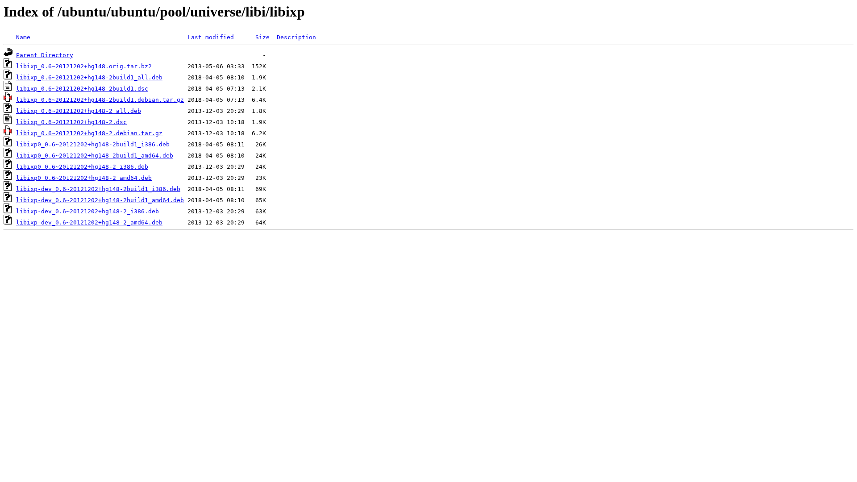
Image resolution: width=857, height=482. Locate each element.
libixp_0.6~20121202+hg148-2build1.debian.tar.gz (100, 99)
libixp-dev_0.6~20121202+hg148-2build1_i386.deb (98, 189)
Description (296, 37)
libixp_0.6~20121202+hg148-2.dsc (71, 122)
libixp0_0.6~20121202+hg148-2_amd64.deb (84, 178)
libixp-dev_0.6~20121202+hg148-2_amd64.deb (89, 222)
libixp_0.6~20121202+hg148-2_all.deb (78, 111)
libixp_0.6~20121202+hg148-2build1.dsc (82, 88)
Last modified (210, 37)
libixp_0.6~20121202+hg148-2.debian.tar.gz (89, 133)
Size (262, 37)
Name (23, 37)
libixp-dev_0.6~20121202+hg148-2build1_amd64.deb (100, 200)
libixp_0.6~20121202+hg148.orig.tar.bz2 (84, 66)
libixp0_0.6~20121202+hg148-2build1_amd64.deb (94, 155)
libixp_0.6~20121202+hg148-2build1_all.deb (89, 77)
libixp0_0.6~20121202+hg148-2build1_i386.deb (93, 144)
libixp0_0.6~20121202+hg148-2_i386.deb (82, 166)
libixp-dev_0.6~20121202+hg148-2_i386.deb (87, 211)
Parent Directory (44, 55)
